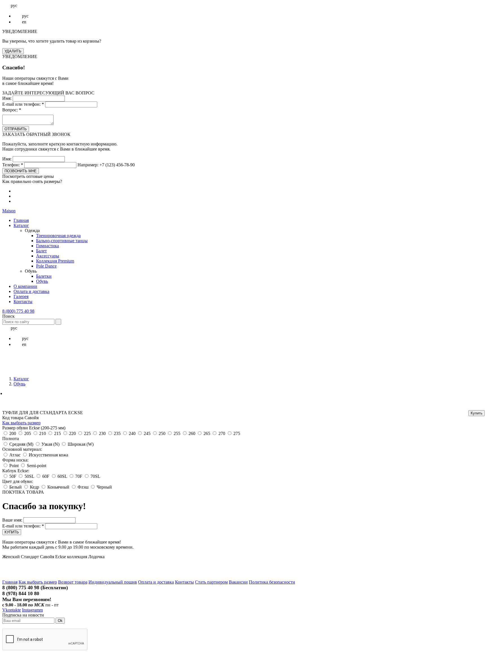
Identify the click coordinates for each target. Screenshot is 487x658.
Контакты (23, 301)
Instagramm (32, 610)
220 (72, 433)
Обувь (42, 281)
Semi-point (36, 465)
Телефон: (12, 164)
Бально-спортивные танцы (62, 240)
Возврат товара (72, 582)
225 (87, 433)
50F (12, 476)
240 (132, 433)
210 (42, 433)
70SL (95, 476)
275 (236, 433)
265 (206, 433)
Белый (15, 487)
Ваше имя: (12, 520)
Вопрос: (11, 109)
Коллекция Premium (55, 261)
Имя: (7, 98)
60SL (62, 476)
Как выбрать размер (21, 422)
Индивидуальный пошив (112, 582)
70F (78, 476)
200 (12, 433)
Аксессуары (47, 255)
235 (117, 433)
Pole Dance (46, 266)
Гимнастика (47, 245)
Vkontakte (11, 610)
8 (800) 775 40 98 (18, 311)
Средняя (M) (21, 444)
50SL (29, 476)
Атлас (15, 454)
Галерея (21, 296)
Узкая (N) (50, 444)
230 (102, 433)
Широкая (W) (81, 444)
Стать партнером (211, 582)
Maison (9, 210)
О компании (25, 286)
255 (177, 433)
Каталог (21, 225)
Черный (104, 487)
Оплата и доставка (31, 291)
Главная (21, 220)
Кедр (34, 487)
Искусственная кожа (48, 454)
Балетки (44, 276)
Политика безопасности (272, 582)
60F (45, 476)
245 (147, 433)
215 (57, 433)
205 (27, 433)
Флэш (83, 487)
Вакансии (238, 582)
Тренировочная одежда (58, 235)
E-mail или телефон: (23, 104)
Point (14, 465)
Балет (41, 250)
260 (192, 433)
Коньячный (58, 487)
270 (221, 433)
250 (162, 433)
